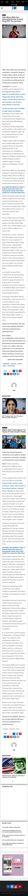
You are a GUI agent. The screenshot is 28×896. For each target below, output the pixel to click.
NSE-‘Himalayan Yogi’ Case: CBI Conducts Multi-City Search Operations (12, 416)
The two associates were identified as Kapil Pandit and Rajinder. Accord (13, 111)
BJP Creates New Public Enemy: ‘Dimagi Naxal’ (13, 840)
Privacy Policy (7, 2)
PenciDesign (14, 894)
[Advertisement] (14, 54)
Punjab (4, 365)
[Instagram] (16, 886)
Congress (20, 363)
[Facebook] (8, 886)
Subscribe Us (18, 2)
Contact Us (22, 2)
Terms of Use (12, 2)
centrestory (13, 363)
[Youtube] (19, 886)
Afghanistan (5, 729)
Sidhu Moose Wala (11, 365)
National (4, 15)
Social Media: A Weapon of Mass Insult (11, 827)
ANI (4, 23)
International (5, 427)
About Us (2, 2)
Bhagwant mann (6, 363)
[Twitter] (12, 886)
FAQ (26, 1)
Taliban (17, 729)
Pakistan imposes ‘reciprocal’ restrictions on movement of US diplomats (13, 776)
